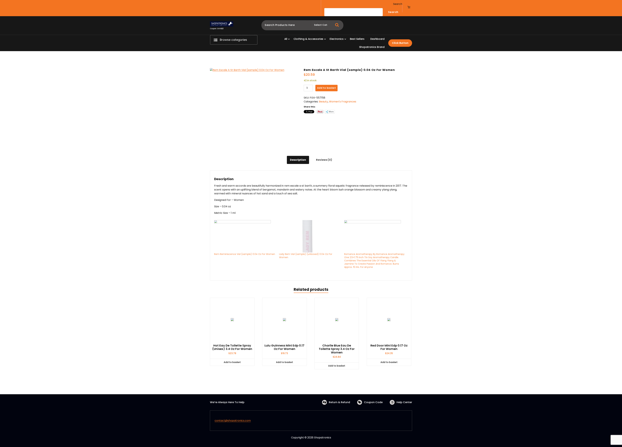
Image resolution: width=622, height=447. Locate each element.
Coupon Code (373, 402)
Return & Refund (339, 402)
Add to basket (326, 87)
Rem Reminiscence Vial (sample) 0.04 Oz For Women (244, 254)
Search (397, 4)
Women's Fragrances (342, 101)
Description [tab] (298, 160)
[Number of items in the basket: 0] (409, 7)
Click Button (400, 43)
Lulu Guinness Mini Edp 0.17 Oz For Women (284, 347)
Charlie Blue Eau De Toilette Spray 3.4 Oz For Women (337, 349)
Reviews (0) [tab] (324, 160)
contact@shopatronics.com (233, 420)
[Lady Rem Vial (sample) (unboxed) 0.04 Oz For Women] (310, 236)
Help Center (404, 402)
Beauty (323, 101)
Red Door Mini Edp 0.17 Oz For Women (389, 347)
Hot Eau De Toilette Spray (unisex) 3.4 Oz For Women (232, 347)
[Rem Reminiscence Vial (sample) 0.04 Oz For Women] (245, 236)
